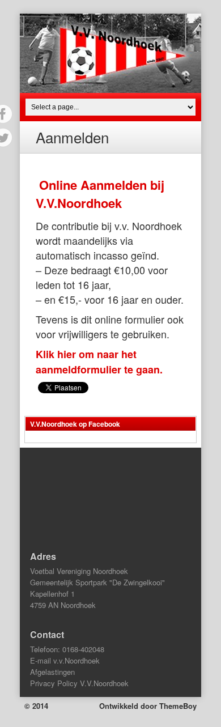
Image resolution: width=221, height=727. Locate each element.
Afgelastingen (52, 671)
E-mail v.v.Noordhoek (65, 660)
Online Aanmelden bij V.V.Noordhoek (100, 194)
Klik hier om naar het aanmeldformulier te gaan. (99, 362)
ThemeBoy (178, 705)
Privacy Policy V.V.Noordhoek (79, 683)
